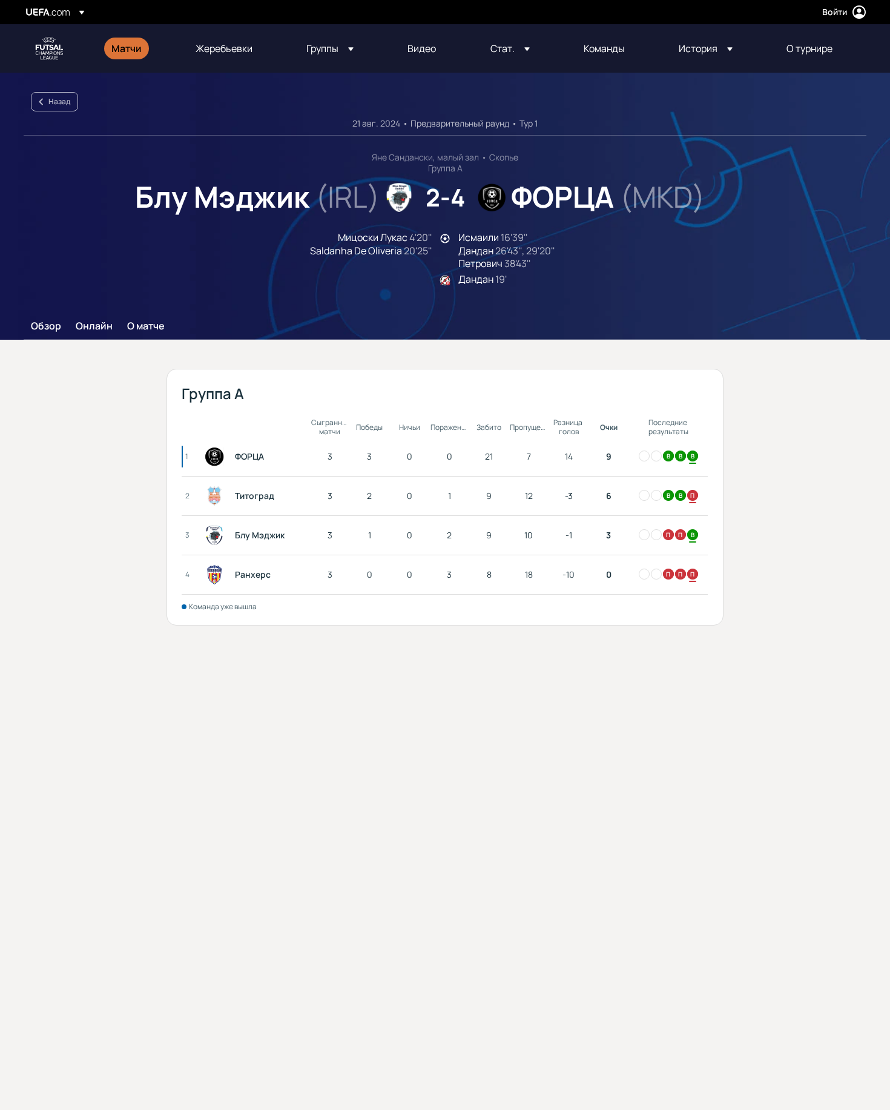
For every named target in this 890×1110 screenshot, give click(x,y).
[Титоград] (217, 496)
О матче (146, 326)
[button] (329, 48)
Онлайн (94, 326)
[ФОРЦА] (217, 456)
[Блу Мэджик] (217, 535)
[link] (127, 48)
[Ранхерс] (217, 574)
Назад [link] (59, 101)
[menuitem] (138, 48)
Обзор (46, 326)
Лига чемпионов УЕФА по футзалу (49, 48)
